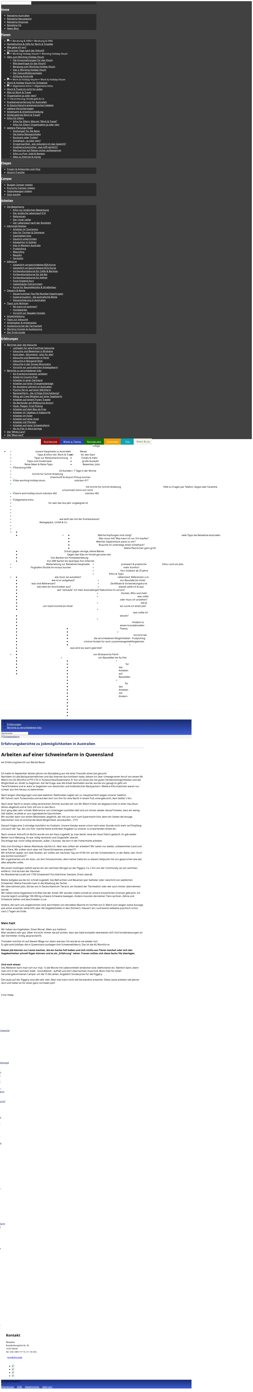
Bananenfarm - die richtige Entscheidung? (36, 393)
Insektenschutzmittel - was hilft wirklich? (35, 147)
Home (5, 9)
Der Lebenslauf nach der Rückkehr (32, 222)
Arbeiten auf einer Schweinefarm (31, 425)
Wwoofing (18, 251)
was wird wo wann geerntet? (86, 648)
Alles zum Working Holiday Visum (25, 57)
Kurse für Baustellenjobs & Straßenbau (34, 287)
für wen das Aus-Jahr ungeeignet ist (68, 503)
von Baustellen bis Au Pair (112, 657)
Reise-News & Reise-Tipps (39, 464)
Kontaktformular (14, 1357)
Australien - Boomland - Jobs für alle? (33, 354)
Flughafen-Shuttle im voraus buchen (51, 567)
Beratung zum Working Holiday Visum (34, 66)
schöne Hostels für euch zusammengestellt (108, 641)
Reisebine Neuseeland (19, 18)
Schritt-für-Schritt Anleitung (47, 474)
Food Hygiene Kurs (23, 280)
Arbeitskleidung (16, 316)
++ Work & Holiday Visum (71, 493)
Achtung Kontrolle (23, 76)
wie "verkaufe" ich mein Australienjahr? (79, 590)
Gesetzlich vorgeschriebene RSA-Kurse (34, 264)
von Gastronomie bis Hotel (58, 606)
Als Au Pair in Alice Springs (27, 428)
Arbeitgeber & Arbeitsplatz (22, 322)
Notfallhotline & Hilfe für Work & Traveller (30, 44)
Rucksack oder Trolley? (25, 137)
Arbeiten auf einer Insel (26, 419)
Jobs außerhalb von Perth (86, 612)
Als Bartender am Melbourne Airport (33, 402)
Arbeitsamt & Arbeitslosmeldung (25, 111)
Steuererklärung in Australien (29, 300)
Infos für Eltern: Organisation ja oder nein (36, 124)
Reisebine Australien (18, 15)
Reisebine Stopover (17, 22)
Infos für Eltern (15, 118)
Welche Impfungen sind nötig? (115, 535)
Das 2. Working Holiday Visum (29, 69)
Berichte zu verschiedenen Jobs (24, 370)
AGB (19, 1386)
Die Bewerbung (15, 206)
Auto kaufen (14, 194)
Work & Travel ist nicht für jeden (25, 89)
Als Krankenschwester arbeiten (30, 373)
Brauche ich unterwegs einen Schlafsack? (122, 544)
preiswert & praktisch (133, 564)
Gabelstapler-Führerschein (27, 284)
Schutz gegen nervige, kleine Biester (84, 551)
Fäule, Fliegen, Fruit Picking (28, 406)
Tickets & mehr (89, 457)
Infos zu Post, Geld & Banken (29, 153)
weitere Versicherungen (20, 108)
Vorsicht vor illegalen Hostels (29, 313)
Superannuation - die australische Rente (35, 297)
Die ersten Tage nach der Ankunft (25, 50)
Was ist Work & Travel (19, 92)
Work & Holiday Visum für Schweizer (27, 82)
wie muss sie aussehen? (68, 577)
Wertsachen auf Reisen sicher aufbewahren (37, 150)
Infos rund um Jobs (172, 564)
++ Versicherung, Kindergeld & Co (31, 512)
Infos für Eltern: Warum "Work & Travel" (35, 121)
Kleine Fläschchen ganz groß (140, 548)
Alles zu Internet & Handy (27, 156)
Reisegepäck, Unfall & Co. (54, 522)
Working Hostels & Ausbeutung (24, 329)
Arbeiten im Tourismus (25, 229)
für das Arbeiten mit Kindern (123, 690)
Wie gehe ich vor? (16, 47)
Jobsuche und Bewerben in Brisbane (33, 351)
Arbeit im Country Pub (25, 377)
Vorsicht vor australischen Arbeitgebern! (35, 367)
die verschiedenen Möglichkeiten (112, 638)
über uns (47, 1386)
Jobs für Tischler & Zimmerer (29, 232)
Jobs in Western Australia (27, 245)
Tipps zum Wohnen (17, 303)
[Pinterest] (18, 1369)
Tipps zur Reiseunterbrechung (51, 457)
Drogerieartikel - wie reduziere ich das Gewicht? (39, 144)
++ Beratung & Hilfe (42, 467)
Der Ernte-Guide (16, 332)
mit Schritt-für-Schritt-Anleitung (103, 486)
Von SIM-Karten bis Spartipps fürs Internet (70, 561)
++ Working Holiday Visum (59, 480)
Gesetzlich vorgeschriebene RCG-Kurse (34, 268)
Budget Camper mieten (20, 184)
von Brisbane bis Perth (105, 654)
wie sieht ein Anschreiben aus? (54, 586)
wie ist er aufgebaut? (63, 580)
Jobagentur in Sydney (24, 242)
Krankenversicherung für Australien (27, 102)
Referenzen (19, 216)
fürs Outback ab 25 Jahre (134, 570)
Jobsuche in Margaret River (28, 361)
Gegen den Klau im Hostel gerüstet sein (89, 554)
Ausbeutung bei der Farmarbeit (24, 326)
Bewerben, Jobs (91, 464)
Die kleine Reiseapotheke (27, 134)
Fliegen (6, 163)
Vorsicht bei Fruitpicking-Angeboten (139, 638)
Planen (6, 34)
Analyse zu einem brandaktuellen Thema (132, 625)
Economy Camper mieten (21, 188)
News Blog (13, 28)
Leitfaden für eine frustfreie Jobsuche (33, 348)
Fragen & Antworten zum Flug (23, 169)
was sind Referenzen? (43, 583)
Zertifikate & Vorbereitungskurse (128, 583)
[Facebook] (18, 1366)
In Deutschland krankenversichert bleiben (30, 105)
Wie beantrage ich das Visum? (29, 63)
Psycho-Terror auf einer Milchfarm (32, 390)
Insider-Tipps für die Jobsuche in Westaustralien (45, 612)
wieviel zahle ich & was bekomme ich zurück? (122, 588)
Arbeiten (7, 200)
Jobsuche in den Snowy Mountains (32, 364)
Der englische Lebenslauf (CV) (29, 213)
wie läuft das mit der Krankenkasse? (79, 519)
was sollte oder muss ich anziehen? (134, 598)
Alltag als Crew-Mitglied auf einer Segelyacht (37, 396)
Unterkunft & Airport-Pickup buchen (70, 477)
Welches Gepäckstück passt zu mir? (116, 541)
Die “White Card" (16, 431)
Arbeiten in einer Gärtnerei (28, 380)
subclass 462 (92, 493)
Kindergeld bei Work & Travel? (23, 115)
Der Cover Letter (22, 219)
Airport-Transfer (16, 172)
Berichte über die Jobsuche (22, 344)
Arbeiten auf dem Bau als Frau (29, 409)
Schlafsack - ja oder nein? (27, 140)
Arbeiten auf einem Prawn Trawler (32, 399)
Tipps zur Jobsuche (17, 319)
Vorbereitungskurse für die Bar (30, 274)
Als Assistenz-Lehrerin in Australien (32, 386)
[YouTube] (18, 1375)
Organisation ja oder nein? (21, 95)
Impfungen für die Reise (26, 131)
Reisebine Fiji (14, 25)
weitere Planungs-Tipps (20, 127)
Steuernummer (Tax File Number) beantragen (38, 293)
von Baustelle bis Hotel (132, 580)
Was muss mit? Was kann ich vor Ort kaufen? (124, 538)
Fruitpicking (19, 248)
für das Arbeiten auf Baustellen (124, 670)
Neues (83, 451)
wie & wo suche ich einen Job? (133, 604)
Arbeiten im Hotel (22, 415)
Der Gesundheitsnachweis (27, 73)
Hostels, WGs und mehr (134, 593)
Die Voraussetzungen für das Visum (33, 60)
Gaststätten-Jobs (22, 235)
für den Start (88, 454)
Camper (6, 178)
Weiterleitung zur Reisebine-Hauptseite (68, 564)
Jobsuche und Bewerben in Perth (31, 357)
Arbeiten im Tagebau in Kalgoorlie (31, 412)
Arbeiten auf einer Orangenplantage (33, 383)
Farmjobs (18, 258)
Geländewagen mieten (19, 191)
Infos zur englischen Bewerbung (31, 210)
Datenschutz (32, 1386)
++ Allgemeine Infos (44, 499)
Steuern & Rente (16, 290)
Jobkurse (12, 261)
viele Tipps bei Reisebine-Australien (201, 535)
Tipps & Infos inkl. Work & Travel (55, 454)
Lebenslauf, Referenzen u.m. (133, 577)
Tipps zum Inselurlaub (39, 461)
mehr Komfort (131, 567)
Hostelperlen (20, 309)
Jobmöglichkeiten (16, 226)
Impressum (7, 1386)
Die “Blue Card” (15, 435)
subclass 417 (81, 480)
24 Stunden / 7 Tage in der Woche (77, 470)
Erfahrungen (9, 338)
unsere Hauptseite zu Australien (53, 451)
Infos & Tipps (116, 573)
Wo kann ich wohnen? (25, 306)
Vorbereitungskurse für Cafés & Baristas (35, 271)
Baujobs (17, 255)
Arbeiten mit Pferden (24, 422)
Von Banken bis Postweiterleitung (69, 557)
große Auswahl (90, 461)
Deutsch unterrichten (25, 239)
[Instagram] (19, 1372)
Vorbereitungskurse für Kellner (30, 277)
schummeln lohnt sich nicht (77, 490)
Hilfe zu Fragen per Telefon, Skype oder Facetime (190, 486)
